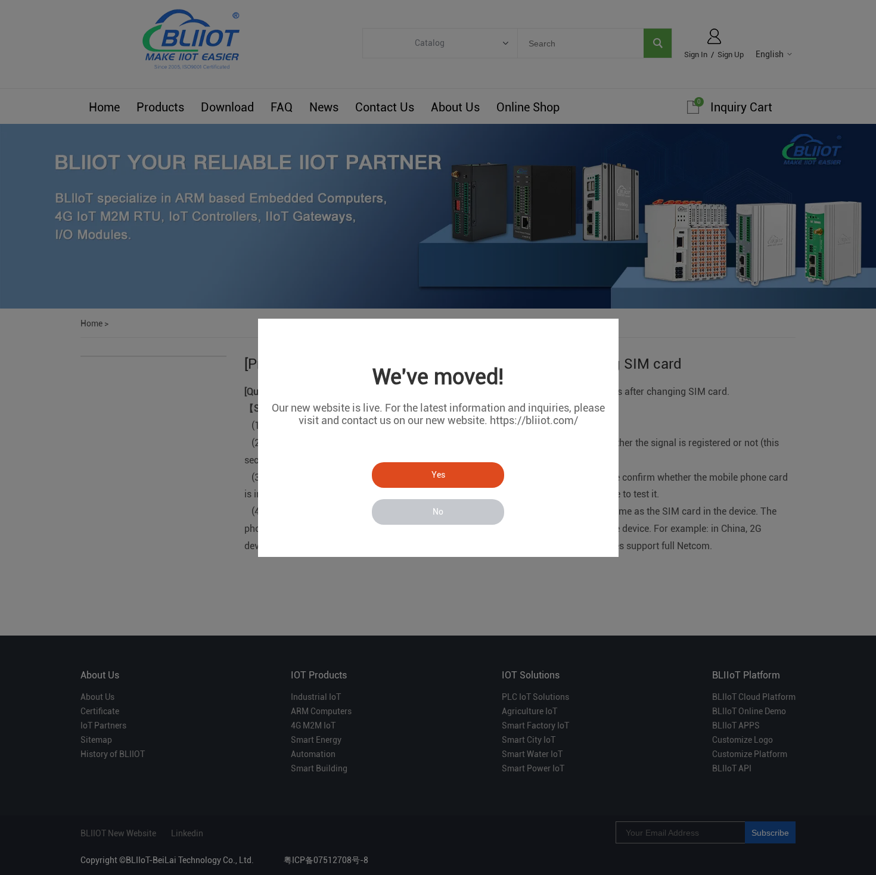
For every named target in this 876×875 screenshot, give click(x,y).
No (438, 511)
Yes (438, 474)
